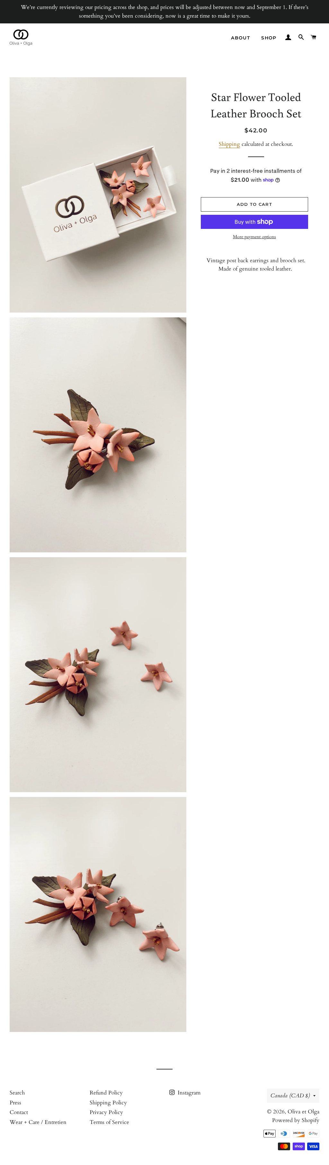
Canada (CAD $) (290, 1095)
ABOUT (240, 38)
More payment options (254, 237)
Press (15, 1102)
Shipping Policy (108, 1102)
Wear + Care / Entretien (38, 1122)
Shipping (229, 144)
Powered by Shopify (295, 1120)
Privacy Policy (106, 1112)
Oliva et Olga (303, 1111)
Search (17, 1092)
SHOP (269, 38)
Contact (19, 1112)
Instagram (188, 1092)
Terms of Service (109, 1122)
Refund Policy (106, 1092)
